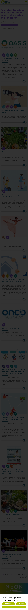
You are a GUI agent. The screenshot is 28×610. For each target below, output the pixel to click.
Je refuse (21, 603)
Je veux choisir (14, 607)
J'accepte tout (8, 603)
